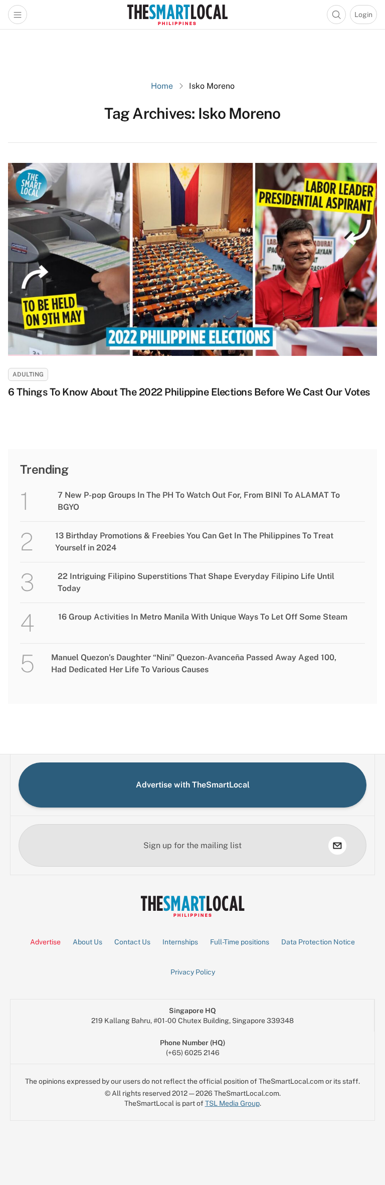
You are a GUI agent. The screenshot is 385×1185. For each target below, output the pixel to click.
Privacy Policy (192, 972)
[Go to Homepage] (177, 14)
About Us (87, 942)
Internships (180, 942)
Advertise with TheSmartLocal (193, 784)
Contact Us (132, 942)
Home (162, 86)
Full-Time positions (239, 942)
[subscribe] (337, 846)
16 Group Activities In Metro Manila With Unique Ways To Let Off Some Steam (202, 617)
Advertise (45, 942)
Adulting (28, 374)
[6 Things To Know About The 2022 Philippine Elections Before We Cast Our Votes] (192, 259)
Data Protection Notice (318, 942)
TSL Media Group (232, 1103)
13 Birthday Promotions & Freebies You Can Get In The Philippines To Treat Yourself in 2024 (194, 541)
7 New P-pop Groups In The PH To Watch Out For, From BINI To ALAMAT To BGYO (199, 501)
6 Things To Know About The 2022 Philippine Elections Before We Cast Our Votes (189, 392)
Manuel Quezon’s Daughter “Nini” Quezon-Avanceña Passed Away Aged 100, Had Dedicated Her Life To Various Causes (193, 663)
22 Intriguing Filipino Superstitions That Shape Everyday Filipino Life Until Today (196, 582)
